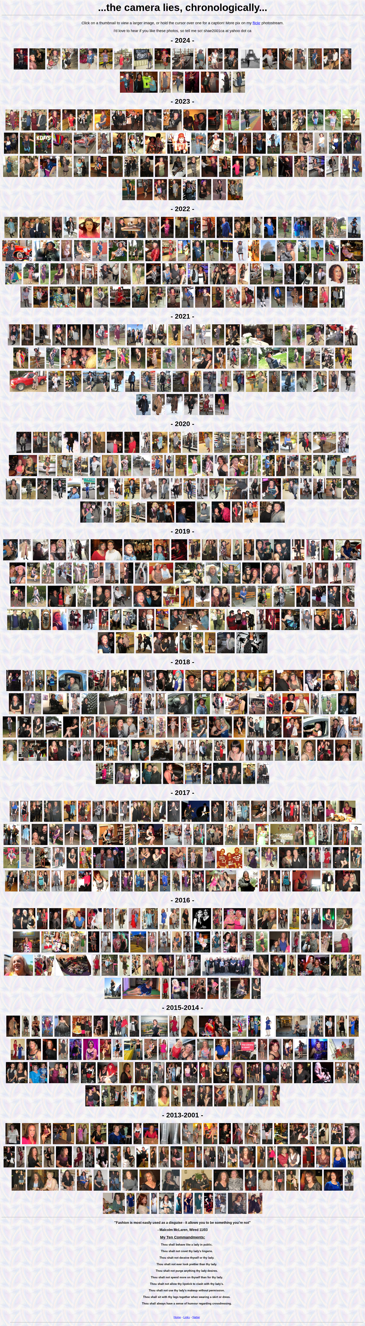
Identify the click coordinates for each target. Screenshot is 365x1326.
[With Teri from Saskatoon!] (355, 975)
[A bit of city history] (316, 1036)
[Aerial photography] (225, 560)
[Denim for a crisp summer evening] (330, 1036)
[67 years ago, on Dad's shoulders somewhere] (250, 69)
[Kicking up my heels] (28, 690)
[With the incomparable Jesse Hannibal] (18, 606)
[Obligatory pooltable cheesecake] (141, 998)
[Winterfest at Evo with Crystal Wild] (127, 891)
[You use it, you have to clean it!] (281, 1143)
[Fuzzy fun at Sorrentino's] (262, 1059)
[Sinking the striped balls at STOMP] (236, 499)
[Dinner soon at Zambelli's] (148, 714)
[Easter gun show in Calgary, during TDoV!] (206, 760)
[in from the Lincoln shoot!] (265, 1190)
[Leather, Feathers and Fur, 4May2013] (137, 1143)
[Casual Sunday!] (192, 760)
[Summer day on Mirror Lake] (100, 260)
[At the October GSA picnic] (135, 345)
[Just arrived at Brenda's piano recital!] (231, 153)
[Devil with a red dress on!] (165, 998)
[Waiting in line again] (189, 499)
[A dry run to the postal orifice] (332, 176)
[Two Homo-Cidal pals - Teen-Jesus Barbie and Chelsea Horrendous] (82, 1036)
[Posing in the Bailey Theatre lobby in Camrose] (130, 629)
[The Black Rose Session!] (226, 92)
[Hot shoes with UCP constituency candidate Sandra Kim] (217, 714)
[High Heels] (291, 975)
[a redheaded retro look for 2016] (256, 998)
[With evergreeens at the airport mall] (47, 475)
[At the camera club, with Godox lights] (321, 153)
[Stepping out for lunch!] (250, 760)
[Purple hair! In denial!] (314, 714)
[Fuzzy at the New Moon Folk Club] (16, 714)
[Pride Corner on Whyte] (226, 260)
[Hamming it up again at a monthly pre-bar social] (113, 1213)
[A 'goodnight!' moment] (138, 368)
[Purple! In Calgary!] (186, 891)
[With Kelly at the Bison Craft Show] (119, 690)
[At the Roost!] (349, 1190)
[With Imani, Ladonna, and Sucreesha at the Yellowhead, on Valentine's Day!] (91, 522)
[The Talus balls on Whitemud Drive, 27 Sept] (89, 714)
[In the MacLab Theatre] (286, 69)
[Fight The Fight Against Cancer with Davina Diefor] (234, 929)
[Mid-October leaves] (174, 345)
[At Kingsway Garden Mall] (269, 176)
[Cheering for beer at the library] (181, 237)
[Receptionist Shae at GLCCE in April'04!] (84, 1190)
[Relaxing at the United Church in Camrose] (246, 844)
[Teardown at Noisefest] (89, 844)
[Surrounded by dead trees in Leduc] (225, 176)
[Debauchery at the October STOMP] (273, 560)
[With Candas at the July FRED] (87, 737)
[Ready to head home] (193, 176)
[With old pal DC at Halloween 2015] (100, 1036)
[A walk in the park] (24, 452)
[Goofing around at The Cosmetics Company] (254, 452)
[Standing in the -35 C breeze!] (304, 391)
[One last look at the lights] (222, 414)
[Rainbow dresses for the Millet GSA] (21, 368)
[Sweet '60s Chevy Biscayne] (180, 391)
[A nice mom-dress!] (216, 952)
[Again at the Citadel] (144, 199)
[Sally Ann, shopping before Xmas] (55, 452)
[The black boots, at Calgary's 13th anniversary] (279, 1190)
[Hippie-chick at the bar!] (202, 952)
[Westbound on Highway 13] (316, 737)
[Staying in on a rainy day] (221, 475)
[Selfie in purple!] (237, 1082)
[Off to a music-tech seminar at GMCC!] (108, 929)
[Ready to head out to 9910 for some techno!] (98, 821)
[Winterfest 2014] (220, 1106)
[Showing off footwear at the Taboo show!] (74, 345)
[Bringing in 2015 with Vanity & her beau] (174, 1082)
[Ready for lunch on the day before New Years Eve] (24, 821)
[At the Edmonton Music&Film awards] (263, 891)
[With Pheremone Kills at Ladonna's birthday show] (58, 560)
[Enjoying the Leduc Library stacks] (196, 391)
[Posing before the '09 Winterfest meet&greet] (153, 1167)
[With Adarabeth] (38, 1082)
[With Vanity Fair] (278, 975)
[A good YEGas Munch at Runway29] (172, 130)
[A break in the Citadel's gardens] (102, 130)
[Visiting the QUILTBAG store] (185, 653)
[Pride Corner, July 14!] (62, 153)
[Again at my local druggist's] (231, 844)
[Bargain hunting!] (226, 653)
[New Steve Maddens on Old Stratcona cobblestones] (96, 583)
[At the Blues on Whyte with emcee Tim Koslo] (36, 821)
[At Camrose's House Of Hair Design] (325, 844)
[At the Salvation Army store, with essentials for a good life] (65, 475)
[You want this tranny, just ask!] (151, 1106)
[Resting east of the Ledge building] (57, 284)
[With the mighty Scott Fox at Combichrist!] (102, 606)
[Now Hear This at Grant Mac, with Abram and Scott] (23, 629)
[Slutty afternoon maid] (180, 760)
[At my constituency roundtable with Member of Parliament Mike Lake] (159, 821)
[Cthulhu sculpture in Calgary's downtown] (141, 583)
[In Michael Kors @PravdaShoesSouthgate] (136, 975)
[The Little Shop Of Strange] (318, 237)
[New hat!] (333, 130)
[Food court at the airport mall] (324, 452)
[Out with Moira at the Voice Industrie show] (347, 714)
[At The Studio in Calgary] (143, 1082)
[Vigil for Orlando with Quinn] (310, 952)
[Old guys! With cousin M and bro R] (195, 130)
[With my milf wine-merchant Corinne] (11, 844)
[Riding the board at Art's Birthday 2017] (306, 891)
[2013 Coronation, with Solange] (82, 1143)
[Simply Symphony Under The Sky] (282, 345)
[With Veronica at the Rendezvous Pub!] (337, 629)
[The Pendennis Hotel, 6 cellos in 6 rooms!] (231, 69)
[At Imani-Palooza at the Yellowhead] (127, 583)
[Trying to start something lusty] (355, 737)
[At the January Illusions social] (247, 1167)
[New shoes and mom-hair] (306, 499)
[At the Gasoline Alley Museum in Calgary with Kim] (17, 260)
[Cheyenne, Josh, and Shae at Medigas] (174, 284)
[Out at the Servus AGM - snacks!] (85, 891)
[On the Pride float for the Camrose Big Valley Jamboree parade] (262, 844)
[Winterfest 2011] (89, 1167)
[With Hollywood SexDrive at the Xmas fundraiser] (134, 929)
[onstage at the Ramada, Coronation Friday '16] (328, 929)
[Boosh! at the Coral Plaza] (59, 629)
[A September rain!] (298, 345)
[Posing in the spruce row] (184, 368)
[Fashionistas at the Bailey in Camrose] (291, 821)
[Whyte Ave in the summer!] (138, 952)
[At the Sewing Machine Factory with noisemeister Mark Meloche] (106, 653)
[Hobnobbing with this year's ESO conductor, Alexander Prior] (217, 821)
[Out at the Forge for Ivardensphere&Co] (173, 821)
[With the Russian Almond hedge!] (138, 284)
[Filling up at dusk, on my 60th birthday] (342, 1059)
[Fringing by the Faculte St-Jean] (202, 714)
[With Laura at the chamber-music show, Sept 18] (46, 260)
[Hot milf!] (26, 307)
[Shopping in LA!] (112, 583)
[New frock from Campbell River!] (257, 237)
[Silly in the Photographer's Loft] (178, 153)
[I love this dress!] (353, 1036)
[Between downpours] (261, 952)
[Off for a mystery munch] (43, 345)
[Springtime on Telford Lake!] (164, 391)
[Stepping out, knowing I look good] (306, 821)
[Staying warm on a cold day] (251, 929)
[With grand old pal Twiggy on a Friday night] (120, 952)
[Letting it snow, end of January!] (174, 414)
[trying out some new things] (36, 1036)
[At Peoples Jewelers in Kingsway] (238, 92)
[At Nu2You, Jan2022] (338, 307)
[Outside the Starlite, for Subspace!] (222, 284)
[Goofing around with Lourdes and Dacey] (221, 891)
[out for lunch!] (300, 69)
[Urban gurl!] (117, 1059)
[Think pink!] (67, 260)
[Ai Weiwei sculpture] (268, 260)
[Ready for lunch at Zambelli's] (327, 868)
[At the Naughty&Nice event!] (94, 929)
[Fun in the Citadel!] (215, 69)
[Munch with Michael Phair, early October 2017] (341, 821)
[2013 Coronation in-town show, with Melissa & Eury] (63, 1143)
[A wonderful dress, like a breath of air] (165, 891)
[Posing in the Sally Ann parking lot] (95, 475)
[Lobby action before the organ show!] (245, 153)
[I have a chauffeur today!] (90, 629)
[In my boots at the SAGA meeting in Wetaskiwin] (198, 653)
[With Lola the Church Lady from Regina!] (11, 153)
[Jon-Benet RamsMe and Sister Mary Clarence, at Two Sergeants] (61, 606)
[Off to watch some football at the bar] (88, 345)
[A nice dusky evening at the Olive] (150, 1059)
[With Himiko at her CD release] (254, 1082)
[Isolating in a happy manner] (116, 499)
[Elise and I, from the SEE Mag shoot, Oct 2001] (255, 1213)
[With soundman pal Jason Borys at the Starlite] (334, 606)
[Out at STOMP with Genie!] (221, 522)
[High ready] (33, 714)
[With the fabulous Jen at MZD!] (187, 606)
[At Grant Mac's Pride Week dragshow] (220, 760)
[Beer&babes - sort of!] (198, 891)
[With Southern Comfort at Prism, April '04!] (115, 1190)
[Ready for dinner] (263, 307)
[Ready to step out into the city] (13, 345)
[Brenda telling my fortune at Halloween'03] (196, 1190)
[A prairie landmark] (273, 153)
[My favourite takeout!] (74, 499)
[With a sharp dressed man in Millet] (58, 868)
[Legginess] (220, 1213)
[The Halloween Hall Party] (170, 1190)
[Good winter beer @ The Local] (207, 783)
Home (177, 1317)
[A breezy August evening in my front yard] (9, 737)
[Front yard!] (315, 130)
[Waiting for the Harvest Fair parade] (315, 345)
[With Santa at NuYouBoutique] (99, 690)
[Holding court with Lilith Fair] (107, 1082)
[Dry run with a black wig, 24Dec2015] (25, 1036)
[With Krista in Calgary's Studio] (17, 583)
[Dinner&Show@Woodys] (213, 998)
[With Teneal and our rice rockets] (182, 1059)
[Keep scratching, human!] (199, 737)
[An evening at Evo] (134, 1036)
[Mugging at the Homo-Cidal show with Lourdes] (215, 844)
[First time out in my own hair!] (198, 1213)
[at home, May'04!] (68, 1190)
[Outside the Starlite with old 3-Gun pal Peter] (153, 130)
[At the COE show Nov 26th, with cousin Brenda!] (69, 130)
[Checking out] (343, 368)
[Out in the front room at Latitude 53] (131, 868)
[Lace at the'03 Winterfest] (311, 1190)
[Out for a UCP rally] (73, 284)
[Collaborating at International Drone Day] (178, 868)
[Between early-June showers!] (312, 368)
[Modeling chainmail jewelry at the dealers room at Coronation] (33, 1059)
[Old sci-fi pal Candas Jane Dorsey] (53, 821)
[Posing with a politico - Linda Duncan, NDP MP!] (152, 783)
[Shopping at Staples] (181, 475)
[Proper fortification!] (105, 1059)
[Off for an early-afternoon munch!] (255, 475)
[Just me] (235, 760)
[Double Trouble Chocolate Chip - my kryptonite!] (169, 260)
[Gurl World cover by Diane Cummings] (252, 653)
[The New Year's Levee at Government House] (235, 199)
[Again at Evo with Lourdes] (313, 975)
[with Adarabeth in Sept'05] (289, 1167)
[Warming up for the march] (239, 1036)
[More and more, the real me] (176, 1106)
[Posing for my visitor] (285, 237)
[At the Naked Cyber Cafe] (197, 998)
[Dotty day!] (165, 92)
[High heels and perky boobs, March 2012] (324, 1143)
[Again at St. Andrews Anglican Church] (117, 260)
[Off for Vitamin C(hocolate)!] (255, 499)
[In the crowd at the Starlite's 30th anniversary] (179, 560)
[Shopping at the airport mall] (27, 345)
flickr (256, 23)
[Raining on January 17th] (191, 414)
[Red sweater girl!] (271, 1167)
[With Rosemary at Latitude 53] (286, 1082)
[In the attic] (237, 1213)
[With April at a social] (298, 1143)
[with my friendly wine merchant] (354, 1167)
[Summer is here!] (208, 475)
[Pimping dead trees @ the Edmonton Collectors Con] (85, 868)
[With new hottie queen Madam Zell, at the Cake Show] (314, 868)
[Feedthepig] (351, 345)
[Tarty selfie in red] (275, 1059)
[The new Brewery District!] (284, 606)
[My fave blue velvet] (333, 1190)
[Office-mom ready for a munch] (122, 606)
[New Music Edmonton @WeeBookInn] (55, 952)
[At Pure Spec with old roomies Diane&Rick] (118, 1036)
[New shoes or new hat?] (195, 868)
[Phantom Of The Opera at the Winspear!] (224, 237)
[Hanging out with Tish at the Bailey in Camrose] (106, 560)
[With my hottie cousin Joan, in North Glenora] (202, 368)
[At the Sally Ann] (11, 237)
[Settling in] (177, 176)
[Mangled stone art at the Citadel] (289, 153)
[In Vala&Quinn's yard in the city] (84, 606)
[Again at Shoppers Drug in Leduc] (148, 391)
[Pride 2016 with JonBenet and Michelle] (44, 975)
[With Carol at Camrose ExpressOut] (42, 929)
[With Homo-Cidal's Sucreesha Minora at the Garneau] (74, 929)
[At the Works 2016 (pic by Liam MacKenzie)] (247, 952)
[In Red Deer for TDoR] (246, 690)
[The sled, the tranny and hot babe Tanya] (331, 69)
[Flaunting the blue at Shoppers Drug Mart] (157, 475)
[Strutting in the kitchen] (49, 1167)
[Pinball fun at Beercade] (209, 690)
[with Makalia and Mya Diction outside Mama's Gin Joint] (78, 952)
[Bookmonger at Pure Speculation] (287, 844)
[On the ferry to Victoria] (354, 237)
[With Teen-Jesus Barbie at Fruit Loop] (205, 1082)
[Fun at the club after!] (215, 1036)
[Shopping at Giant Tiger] (290, 499)
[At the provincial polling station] (264, 606)
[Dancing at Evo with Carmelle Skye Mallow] (92, 1106)
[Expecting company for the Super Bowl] (333, 391)
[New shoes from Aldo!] (169, 475)
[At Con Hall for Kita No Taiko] (171, 606)
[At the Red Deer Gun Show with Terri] (62, 307)
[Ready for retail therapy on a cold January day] (351, 629)
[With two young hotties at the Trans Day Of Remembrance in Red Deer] (141, 821)
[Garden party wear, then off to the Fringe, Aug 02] (154, 1213)
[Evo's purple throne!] (47, 1036)
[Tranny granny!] (57, 237)
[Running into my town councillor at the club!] (59, 1082)
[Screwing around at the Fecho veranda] (268, 475)
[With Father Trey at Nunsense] (340, 868)
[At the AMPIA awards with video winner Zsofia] (321, 629)
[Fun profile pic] (89, 237)
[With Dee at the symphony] (237, 522)
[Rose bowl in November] (160, 452)
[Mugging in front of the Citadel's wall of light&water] (315, 69)
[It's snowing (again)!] (224, 391)
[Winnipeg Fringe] (286, 260)
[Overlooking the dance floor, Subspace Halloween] (20, 69)
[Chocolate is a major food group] (206, 452)
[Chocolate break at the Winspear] (271, 499)
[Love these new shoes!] (153, 237)
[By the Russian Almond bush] (169, 368)
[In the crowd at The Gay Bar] (304, 284)
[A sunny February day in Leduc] (288, 391)
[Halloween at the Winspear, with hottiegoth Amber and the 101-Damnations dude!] (127, 130)
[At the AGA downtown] (141, 475)
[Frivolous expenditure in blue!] (163, 929)
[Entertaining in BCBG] (243, 284)
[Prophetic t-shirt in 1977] (229, 868)
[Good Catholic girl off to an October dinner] (261, 1167)
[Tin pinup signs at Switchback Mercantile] (111, 760)
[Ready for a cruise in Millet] (36, 606)
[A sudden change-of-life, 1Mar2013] (170, 1143)
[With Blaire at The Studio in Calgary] (289, 690)
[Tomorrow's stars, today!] (29, 176)
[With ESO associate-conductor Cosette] (84, 307)
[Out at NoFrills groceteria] (12, 499)
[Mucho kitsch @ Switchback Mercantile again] (27, 891)
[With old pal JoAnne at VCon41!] (267, 929)
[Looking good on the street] (27, 868)
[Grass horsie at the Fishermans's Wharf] (336, 237)
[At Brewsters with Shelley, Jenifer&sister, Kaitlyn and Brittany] (189, 629)
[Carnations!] (73, 391)
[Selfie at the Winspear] (161, 560)
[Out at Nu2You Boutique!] (217, 929)
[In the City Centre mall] (224, 998)
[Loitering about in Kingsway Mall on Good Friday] (120, 307)
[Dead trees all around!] (119, 153)
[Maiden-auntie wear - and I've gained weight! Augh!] (100, 1190)
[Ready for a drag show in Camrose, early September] (160, 714)
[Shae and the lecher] (245, 1106)
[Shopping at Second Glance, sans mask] (238, 452)
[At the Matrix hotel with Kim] (263, 783)
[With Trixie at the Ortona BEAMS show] (353, 1082)
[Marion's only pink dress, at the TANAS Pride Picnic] (80, 583)
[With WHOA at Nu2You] (138, 560)
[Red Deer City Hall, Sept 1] (82, 260)
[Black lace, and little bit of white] (341, 1036)
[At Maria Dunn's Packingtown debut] (269, 868)
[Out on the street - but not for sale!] (203, 345)
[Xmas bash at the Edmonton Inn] (13, 1143)
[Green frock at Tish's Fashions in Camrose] (311, 844)
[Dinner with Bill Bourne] (271, 452)
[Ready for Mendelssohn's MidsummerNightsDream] (238, 176)
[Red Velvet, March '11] (78, 1167)
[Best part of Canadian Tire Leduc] (138, 522)
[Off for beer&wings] (44, 284)
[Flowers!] (123, 368)
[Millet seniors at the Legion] (253, 176)
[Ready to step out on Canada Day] (104, 153)
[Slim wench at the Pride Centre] (313, 1143)
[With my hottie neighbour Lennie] (239, 475)
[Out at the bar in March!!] (130, 1190)
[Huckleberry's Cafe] (259, 153)
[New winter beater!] (28, 391)
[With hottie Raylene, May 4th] (338, 737)
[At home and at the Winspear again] (268, 629)
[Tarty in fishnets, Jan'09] (163, 1167)
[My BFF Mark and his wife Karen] (302, 237)
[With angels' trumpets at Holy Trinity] (114, 452)
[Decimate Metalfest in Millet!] (143, 69)
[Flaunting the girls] (110, 475)
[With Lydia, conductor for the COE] (269, 130)
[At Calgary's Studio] (220, 368)
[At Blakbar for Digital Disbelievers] (38, 737)
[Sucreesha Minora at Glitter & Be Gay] (251, 583)
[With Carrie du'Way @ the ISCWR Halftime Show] (204, 1106)
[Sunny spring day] (334, 475)
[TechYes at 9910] (186, 522)
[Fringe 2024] (70, 69)
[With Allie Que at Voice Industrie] (270, 583)
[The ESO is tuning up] (167, 237)
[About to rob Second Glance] (281, 475)
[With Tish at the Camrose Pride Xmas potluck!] (70, 821)
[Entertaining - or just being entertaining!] (59, 345)
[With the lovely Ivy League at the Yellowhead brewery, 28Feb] (146, 629)
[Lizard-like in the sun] (56, 844)
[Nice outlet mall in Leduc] (33, 583)
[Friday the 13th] (62, 1036)
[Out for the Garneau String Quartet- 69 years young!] (270, 69)
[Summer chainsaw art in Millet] (47, 583)
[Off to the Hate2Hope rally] (106, 952)
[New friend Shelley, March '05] (18, 1190)
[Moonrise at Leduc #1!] (72, 844)
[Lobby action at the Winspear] (123, 69)
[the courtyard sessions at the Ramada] (344, 929)
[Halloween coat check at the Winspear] (313, 690)
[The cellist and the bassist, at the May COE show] (162, 69)
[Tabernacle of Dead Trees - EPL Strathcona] (89, 284)
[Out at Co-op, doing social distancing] (164, 499)
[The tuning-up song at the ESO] (270, 237)
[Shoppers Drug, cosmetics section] (222, 452)
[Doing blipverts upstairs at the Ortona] (143, 653)
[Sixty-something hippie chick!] (209, 868)
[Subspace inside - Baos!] (285, 176)
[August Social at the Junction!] (9, 1167)
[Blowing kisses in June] (323, 1167)
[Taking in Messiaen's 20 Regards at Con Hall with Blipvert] (135, 690)
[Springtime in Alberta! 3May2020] (28, 499)
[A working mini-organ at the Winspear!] (209, 176)
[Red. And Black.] (295, 952)
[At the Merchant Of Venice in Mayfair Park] (11, 868)
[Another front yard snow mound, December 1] (71, 452)
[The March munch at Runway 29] (346, 69)
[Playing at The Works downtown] (43, 868)
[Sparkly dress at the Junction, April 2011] (64, 1167)
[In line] (216, 499)
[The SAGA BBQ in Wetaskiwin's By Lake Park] (231, 583)
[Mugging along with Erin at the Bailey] (327, 560)
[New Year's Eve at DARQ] (24, 929)
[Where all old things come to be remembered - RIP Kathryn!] (351, 130)
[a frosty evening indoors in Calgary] (240, 998)
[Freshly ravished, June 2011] (34, 1167)
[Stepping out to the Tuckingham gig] (57, 891)
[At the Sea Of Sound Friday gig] (98, 760)
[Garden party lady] (248, 368)
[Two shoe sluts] (356, 868)
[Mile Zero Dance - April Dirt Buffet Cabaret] (303, 606)
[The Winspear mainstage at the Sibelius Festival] (162, 629)
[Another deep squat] (204, 199)
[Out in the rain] (31, 284)
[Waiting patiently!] (75, 714)
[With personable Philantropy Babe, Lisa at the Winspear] (85, 130)
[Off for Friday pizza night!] (126, 475)
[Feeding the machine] (343, 952)
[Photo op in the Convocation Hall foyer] (210, 653)
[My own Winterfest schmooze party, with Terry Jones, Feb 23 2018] (293, 760)
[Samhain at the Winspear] (237, 560)
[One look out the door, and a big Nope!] (248, 307)
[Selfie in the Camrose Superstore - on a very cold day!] (121, 929)
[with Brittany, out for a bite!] (43, 1190)
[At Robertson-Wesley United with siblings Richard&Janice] (139, 92)
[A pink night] (237, 1143)
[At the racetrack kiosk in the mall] (40, 452)
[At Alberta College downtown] (195, 237)
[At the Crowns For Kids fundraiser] (194, 560)
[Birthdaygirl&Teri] (194, 975)
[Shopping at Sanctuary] (341, 844)
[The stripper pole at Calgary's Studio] (103, 629)
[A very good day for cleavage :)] (101, 891)
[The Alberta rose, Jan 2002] (209, 1213)
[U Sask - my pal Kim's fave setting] (240, 260)
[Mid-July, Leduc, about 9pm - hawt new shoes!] (356, 844)
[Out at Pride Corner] (135, 153)
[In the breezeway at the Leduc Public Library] (101, 307)
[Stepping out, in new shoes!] (85, 452)
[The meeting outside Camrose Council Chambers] (125, 653)
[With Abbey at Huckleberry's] (130, 237)
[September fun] (115, 1106)
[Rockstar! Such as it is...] (187, 844)
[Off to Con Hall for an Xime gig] (87, 760)
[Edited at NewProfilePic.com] (336, 284)
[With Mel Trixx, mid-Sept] (254, 1036)
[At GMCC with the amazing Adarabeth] (75, 629)
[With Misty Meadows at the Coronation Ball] (17, 1059)
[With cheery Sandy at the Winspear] (160, 199)
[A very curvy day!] (345, 176)
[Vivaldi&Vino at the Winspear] (147, 606)
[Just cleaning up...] (142, 1167)
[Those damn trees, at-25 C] (348, 391)
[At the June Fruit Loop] (205, 1059)
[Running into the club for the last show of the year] (13, 1036)
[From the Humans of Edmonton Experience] (18, 975)
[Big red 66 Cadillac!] (85, 153)
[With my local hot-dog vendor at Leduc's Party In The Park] (334, 345)
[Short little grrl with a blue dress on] (130, 1213)
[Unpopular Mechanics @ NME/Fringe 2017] (173, 844)
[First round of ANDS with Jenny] (70, 891)
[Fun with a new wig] (126, 1082)
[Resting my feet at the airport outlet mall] (203, 522)
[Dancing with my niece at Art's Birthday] (88, 1082)
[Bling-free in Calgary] (125, 284)
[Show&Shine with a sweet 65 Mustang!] (133, 1059)
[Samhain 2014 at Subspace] (302, 1082)
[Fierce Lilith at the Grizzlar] (349, 583)
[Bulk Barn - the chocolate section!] (251, 522)
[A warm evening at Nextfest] (173, 737)
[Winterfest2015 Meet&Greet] (74, 1082)
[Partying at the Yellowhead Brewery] (318, 1059)
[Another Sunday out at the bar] (158, 975)
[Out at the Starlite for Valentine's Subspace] (325, 760)
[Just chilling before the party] (252, 1143)
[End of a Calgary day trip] (53, 737)
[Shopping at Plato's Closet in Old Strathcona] (249, 783)
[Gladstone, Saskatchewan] (304, 260)
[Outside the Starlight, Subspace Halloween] (37, 69)
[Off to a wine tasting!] (63, 1059)
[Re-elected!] (98, 1143)
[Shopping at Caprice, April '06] (209, 1167)
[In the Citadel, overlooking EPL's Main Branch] (183, 69)
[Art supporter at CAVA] (55, 714)
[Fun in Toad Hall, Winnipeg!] (254, 260)
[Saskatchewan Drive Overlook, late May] (273, 284)
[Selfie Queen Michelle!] (261, 975)
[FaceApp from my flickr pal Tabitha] (155, 345)
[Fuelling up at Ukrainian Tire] (78, 560)
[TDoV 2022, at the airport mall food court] (157, 307)
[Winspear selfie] (193, 690)
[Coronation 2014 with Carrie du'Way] (137, 1106)
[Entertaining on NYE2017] (14, 821)
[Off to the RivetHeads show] (180, 975)
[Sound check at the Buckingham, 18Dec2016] (55, 929)
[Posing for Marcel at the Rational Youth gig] (71, 737)
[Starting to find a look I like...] (178, 1213)
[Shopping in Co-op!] (227, 690)
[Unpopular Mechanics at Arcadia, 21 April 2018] (32, 760)
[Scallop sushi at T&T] (299, 130)
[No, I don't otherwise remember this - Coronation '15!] (49, 1059)
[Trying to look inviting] (306, 153)
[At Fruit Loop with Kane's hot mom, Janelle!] (348, 891)
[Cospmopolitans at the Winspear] (292, 737)
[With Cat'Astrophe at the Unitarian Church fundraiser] (112, 821)
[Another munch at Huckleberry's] (175, 199)
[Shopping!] (178, 92)
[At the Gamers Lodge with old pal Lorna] (295, 714)
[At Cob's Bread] (44, 499)
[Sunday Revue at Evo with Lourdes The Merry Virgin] (179, 998)
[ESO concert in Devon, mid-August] (26, 153)
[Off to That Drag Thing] (188, 952)
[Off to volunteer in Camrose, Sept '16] (305, 929)
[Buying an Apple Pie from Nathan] (16, 1082)
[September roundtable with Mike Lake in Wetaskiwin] (284, 130)
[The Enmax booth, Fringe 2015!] (91, 1059)
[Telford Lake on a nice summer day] (37, 368)
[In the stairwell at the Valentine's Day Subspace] (240, 629)
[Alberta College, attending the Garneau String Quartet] (128, 199)
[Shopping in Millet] (72, 690)
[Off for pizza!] (294, 307)
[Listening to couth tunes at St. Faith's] (298, 560)
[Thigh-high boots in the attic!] (188, 1213)
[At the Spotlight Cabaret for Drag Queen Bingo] (232, 345)
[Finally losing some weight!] (51, 690)
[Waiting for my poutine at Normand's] (151, 1143)
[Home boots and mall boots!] (327, 499)
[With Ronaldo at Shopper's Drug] (147, 737)
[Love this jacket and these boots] (176, 891)
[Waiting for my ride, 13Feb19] (307, 629)
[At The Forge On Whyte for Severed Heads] (72, 868)
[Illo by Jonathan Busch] (268, 1036)
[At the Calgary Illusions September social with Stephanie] (22, 475)
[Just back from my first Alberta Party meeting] (125, 821)
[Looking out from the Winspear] (132, 452)
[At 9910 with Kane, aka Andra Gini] (318, 821)
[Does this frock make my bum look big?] (288, 1059)
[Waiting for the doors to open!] (289, 284)
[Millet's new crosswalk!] (13, 284)
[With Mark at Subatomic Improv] (39, 844)
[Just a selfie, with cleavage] (252, 868)
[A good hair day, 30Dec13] (30, 1143)
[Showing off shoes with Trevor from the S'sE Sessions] (259, 821)
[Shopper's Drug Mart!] (349, 475)
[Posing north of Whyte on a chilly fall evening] (249, 560)
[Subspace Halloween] (242, 237)
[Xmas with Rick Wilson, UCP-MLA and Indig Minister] (33, 130)
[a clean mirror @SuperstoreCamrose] (125, 975)
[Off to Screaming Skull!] (164, 952)
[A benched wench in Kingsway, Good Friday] (98, 176)
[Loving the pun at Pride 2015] (244, 1059)
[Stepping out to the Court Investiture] (341, 1082)
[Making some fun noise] (161, 760)
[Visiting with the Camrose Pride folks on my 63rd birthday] (124, 760)
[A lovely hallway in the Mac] (291, 1036)
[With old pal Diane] (232, 307)
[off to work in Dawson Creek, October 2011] (352, 1143)
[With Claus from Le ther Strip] (24, 737)
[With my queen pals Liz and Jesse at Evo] (127, 783)
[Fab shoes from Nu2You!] (208, 237)
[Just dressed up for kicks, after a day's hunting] (46, 1143)
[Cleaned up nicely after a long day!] (186, 929)
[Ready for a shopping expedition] (174, 929)
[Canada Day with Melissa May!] (230, 952)
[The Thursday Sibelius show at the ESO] (173, 307)
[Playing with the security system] (193, 783)
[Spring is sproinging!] (319, 606)
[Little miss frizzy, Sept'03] (250, 1190)
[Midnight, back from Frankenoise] (275, 821)
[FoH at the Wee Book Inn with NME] (236, 714)
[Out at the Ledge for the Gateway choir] (40, 560)
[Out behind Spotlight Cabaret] (99, 452)
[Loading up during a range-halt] (348, 560)
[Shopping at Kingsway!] (65, 176)
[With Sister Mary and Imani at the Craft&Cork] (161, 522)
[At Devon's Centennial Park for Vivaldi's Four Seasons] (53, 368)
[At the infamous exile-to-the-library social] (143, 1213)
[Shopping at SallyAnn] (239, 391)
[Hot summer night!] (222, 1059)
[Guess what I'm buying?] (233, 368)
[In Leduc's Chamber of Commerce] (116, 629)
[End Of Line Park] (255, 284)
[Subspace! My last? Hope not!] (192, 92)
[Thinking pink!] (202, 499)
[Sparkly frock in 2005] (308, 1167)
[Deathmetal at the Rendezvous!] (13, 690)
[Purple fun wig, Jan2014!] (261, 1106)
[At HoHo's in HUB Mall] (266, 690)
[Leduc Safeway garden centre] (306, 475)
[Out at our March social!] (339, 975)
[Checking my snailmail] (305, 452)
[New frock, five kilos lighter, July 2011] (20, 1167)
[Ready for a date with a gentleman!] (115, 891)
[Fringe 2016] (26, 952)
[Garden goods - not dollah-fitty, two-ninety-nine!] (59, 499)
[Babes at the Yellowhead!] (210, 560)
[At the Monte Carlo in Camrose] (311, 307)
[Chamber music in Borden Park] (272, 368)
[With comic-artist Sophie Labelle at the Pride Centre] (220, 606)
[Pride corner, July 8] (332, 260)
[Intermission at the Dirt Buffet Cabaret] (239, 737)
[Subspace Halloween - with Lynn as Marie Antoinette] (333, 690)
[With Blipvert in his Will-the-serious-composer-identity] (57, 760)
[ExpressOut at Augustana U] (74, 760)
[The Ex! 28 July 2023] (43, 153)
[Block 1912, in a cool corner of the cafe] (140, 307)
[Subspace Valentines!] (301, 176)
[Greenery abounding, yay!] (296, 368)
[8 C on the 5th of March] (210, 391)
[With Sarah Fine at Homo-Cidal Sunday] (190, 1082)
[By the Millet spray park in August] (106, 368)
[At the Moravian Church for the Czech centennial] (280, 760)
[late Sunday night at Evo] (94, 952)
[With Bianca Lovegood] (271, 1082)
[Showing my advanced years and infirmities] (320, 391)
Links (186, 1317)
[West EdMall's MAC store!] (338, 1167)
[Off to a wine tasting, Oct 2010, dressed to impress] (129, 1167)
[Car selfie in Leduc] (180, 714)
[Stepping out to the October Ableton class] (230, 821)
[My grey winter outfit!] (232, 1106)
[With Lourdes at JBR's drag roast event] (220, 737)
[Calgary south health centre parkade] (294, 929)
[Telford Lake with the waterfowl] (96, 391)
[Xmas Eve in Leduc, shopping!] (25, 560)
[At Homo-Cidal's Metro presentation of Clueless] (84, 821)
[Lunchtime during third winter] (202, 606)
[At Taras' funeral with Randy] (123, 737)
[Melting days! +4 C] (274, 391)
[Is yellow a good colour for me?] (164, 1106)
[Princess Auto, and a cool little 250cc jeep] (81, 475)
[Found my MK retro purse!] (356, 176)
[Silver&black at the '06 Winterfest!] (221, 1167)
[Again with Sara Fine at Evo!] (199, 844)
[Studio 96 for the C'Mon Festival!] (101, 737)
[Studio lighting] (219, 199)
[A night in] (189, 1036)
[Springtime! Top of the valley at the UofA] (243, 606)
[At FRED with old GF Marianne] (161, 583)
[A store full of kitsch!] (135, 714)
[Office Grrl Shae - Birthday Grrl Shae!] (292, 1190)
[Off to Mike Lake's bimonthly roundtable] (201, 69)
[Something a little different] (102, 1167)
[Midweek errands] (143, 414)
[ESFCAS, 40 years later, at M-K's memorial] (227, 975)
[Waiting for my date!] (149, 690)
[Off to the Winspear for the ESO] (25, 844)
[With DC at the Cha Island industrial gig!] (293, 868)
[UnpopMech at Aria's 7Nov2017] (195, 821)
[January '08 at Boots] (176, 1167)
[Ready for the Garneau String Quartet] (215, 153)
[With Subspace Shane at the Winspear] (197, 284)
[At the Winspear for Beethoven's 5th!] (217, 307)
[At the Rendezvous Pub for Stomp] (147, 176)
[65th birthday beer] (149, 499)
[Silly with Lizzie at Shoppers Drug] (131, 176)
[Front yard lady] (117, 345)
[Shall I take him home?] (221, 1082)
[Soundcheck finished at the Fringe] (130, 844)
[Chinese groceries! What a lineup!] (88, 499)
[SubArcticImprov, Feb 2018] (343, 760)
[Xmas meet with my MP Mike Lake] (34, 237)
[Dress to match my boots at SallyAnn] (357, 760)
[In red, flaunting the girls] (324, 307)
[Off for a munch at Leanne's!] (218, 345)
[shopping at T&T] (175, 452)
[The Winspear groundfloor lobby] (161, 176)
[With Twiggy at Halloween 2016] (201, 929)
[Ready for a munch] (108, 522)
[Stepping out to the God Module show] (152, 952)
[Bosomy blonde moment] (176, 499)
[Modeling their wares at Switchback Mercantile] (150, 929)
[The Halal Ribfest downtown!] (198, 153)
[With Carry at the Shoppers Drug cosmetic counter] (272, 522)
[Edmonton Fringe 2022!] (184, 260)
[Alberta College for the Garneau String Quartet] (54, 130)
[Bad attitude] (278, 307)
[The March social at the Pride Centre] (189, 1106)
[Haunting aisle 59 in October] (190, 452)
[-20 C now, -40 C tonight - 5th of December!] (70, 237)
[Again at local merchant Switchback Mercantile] (243, 821)
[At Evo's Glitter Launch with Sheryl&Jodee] (109, 868)
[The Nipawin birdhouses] (317, 260)
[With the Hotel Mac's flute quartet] (203, 307)
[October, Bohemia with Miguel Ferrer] (323, 1082)
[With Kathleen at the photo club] (81, 176)
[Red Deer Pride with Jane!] (273, 714)
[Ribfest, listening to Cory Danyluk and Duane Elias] (213, 583)
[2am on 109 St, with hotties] (153, 868)
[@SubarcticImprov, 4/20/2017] (11, 891)
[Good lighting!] (112, 998)
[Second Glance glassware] (160, 737)
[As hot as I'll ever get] (275, 1106)
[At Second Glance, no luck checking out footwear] (46, 629)
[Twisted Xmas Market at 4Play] (170, 690)
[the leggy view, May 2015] (300, 1059)
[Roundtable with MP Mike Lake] (153, 260)
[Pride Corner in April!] (352, 153)
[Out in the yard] (102, 499)
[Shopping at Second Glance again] (348, 606)
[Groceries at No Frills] (105, 69)
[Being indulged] (107, 237)
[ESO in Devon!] (88, 69)
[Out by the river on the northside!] (154, 1036)
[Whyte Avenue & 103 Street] (113, 714)
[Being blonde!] (206, 414)
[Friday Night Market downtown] (109, 975)
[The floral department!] (12, 130)
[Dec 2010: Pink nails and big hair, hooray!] (116, 1167)
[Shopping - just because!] (122, 522)
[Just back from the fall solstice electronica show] (283, 929)
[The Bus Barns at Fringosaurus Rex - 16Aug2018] (257, 714)
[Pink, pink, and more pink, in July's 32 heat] (163, 1059)
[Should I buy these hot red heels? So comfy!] (313, 560)
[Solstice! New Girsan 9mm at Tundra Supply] (291, 583)
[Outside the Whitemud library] (290, 629)
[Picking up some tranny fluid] (293, 475)
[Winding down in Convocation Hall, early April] (115, 176)
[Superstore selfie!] (187, 307)
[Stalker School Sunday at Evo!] (158, 1082)
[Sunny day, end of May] (327, 368)
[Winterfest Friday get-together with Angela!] (140, 891)
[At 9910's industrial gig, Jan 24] (275, 891)
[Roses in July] (154, 368)
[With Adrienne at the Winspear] (209, 92)
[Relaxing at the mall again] (289, 452)
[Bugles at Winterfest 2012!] (336, 1143)
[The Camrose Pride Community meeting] (328, 891)
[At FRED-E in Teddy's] (153, 891)
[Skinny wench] (267, 1143)
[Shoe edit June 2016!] (73, 975)
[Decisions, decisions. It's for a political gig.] (265, 760)
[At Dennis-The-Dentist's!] (256, 737)
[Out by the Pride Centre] (326, 952)
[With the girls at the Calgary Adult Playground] (79, 368)
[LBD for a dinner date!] (316, 929)
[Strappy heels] (336, 583)
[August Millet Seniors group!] (53, 69)
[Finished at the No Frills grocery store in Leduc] (10, 560)
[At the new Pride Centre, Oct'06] (189, 1167)
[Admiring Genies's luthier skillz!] (256, 391)
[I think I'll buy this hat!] (10, 760)
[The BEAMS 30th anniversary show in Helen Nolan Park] (189, 583)
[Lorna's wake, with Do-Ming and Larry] (109, 284)
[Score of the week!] (286, 891)
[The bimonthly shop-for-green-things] (56, 391)
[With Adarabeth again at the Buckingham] (274, 737)
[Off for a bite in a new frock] (194, 475)
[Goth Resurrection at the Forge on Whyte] (227, 783)
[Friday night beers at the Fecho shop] (351, 260)
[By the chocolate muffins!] (132, 499)
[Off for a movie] (146, 452)
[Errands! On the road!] (320, 284)
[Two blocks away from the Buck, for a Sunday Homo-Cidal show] (173, 783)
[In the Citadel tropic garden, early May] (353, 284)
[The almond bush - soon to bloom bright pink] (117, 391)
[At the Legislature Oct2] (232, 130)
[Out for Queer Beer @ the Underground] (120, 1143)
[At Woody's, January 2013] (225, 1143)
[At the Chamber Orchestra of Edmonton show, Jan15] (189, 199)
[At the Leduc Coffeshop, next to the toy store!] (40, 690)
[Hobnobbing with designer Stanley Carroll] (228, 1190)
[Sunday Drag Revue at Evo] (75, 1059)
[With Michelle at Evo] (43, 891)
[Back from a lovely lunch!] (343, 452)
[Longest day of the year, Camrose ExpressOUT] (279, 952)
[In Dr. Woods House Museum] (257, 345)
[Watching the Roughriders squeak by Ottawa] (177, 952)
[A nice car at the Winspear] (215, 130)
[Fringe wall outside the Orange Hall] (63, 583)
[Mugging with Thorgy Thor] (155, 153)
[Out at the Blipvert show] (150, 844)
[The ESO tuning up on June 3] (153, 284)
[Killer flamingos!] (40, 307)
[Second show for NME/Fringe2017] (111, 844)
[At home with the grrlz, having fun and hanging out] (166, 1213)
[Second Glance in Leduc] (10, 176)
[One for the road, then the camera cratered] (308, 583)
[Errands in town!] (132, 391)
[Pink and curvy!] (174, 1036)
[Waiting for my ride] (96, 975)
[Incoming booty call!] (308, 760)
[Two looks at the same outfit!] (192, 1143)
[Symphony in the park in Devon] (198, 260)
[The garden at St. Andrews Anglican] (136, 260)
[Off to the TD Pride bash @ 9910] (185, 737)
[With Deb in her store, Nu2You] (217, 629)
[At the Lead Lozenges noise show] (351, 499)
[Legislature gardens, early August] (212, 260)
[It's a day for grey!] (188, 345)
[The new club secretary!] (199, 1167)
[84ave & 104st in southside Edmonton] (250, 130)
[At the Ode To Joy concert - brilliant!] (335, 153)
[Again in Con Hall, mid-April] (48, 176)
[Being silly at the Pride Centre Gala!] (165, 653)
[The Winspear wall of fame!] (316, 176)
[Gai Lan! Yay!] (247, 891)
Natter (196, 1317)
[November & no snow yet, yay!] (101, 345)
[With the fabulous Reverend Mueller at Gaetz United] (322, 583)
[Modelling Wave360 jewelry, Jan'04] (150, 1190)
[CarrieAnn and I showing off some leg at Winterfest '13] (210, 1143)
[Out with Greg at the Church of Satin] (139, 760)
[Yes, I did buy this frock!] (352, 690)
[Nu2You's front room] (104, 783)
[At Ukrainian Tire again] (319, 475)
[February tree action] (158, 414)
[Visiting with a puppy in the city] (328, 714)
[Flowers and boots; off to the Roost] (232, 1167)
